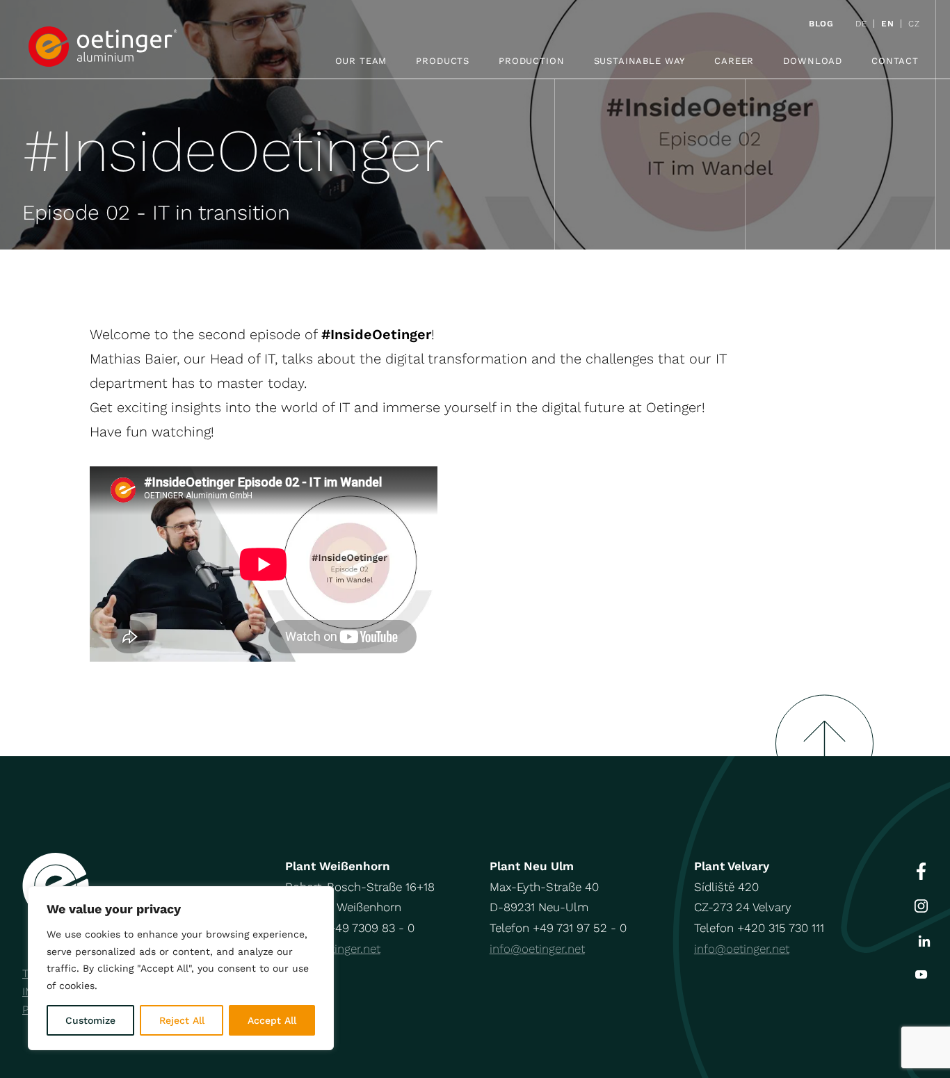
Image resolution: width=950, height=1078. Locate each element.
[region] (181, 968)
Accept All (272, 1020)
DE (861, 23)
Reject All (181, 1020)
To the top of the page (824, 725)
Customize (90, 1020)
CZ (913, 23)
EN (887, 23)
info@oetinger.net (537, 949)
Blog (821, 23)
